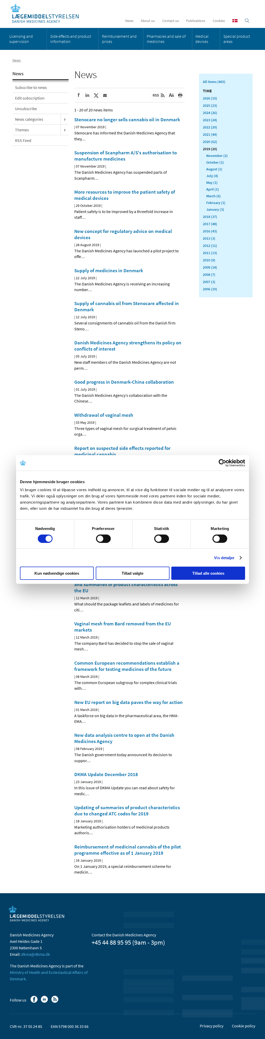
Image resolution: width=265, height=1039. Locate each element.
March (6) (213, 196)
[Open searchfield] (247, 20)
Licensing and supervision (21, 39)
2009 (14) (210, 267)
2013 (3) (209, 238)
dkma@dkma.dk (35, 954)
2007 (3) (209, 281)
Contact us (170, 20)
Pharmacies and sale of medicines (166, 39)
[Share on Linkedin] (87, 95)
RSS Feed (23, 140)
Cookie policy (243, 1025)
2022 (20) (210, 127)
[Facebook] (34, 1001)
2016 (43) (210, 231)
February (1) (215, 202)
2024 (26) (210, 112)
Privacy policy (211, 1025)
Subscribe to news (31, 87)
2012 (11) (210, 245)
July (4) (212, 175)
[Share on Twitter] (96, 95)
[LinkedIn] (45, 1001)
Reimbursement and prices (119, 39)
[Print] (180, 95)
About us (148, 20)
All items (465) (214, 81)
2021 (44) (210, 134)
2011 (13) (210, 253)
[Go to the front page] (47, 13)
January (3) (215, 209)
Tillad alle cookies (208, 573)
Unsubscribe (26, 108)
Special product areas (236, 39)
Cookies (219, 20)
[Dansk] (235, 20)
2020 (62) (210, 141)
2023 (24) (210, 120)
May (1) (212, 182)
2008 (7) (209, 274)
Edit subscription (30, 98)
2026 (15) (210, 98)
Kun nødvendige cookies (56, 573)
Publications (195, 20)
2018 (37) (210, 216)
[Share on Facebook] (78, 95)
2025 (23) (210, 105)
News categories (29, 119)
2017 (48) (210, 224)
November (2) (217, 155)
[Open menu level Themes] (65, 130)
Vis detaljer (224, 557)
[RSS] (55, 1001)
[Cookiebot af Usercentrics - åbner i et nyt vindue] (222, 463)
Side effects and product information (70, 39)
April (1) (212, 189)
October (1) (215, 162)
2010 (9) (209, 260)
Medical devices (202, 39)
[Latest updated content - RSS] (159, 95)
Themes (22, 129)
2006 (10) (210, 289)
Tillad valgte (132, 573)
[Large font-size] (171, 95)
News (129, 20)
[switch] (103, 538)
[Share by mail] (105, 95)
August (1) (214, 169)
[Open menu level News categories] (65, 119)
